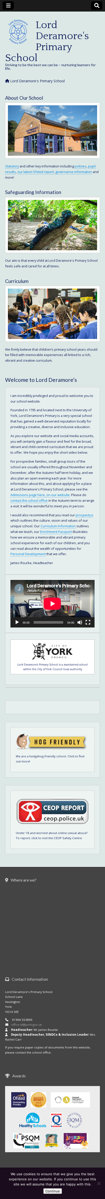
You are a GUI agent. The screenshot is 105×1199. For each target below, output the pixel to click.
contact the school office (29, 500)
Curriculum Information (58, 526)
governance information (73, 171)
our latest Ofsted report (35, 171)
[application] (52, 603)
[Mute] (79, 622)
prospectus (84, 515)
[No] (98, 1183)
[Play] (17, 622)
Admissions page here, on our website (40, 495)
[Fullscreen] (87, 622)
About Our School (24, 98)
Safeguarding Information (33, 192)
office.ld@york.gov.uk (26, 1024)
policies (80, 166)
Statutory (12, 166)
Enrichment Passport (56, 531)
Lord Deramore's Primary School (47, 41)
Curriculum (17, 281)
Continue (52, 1191)
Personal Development (28, 554)
